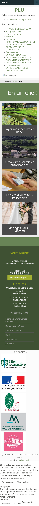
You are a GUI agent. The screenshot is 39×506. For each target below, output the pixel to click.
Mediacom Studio (24, 460)
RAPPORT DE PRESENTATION (19, 29)
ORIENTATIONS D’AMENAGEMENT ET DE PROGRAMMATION (17, 68)
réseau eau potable (15, 34)
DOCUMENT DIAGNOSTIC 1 (18, 57)
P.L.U (7, 334)
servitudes (10, 36)
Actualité (9, 343)
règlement (10, 39)
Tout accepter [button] (8, 482)
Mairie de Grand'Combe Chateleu (16, 320)
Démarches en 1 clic (14, 326)
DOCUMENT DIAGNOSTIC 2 (18, 60)
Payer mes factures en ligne (20, 130)
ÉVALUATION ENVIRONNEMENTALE (16, 53)
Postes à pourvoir (13, 330)
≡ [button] (37, 2)
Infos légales (11, 339)
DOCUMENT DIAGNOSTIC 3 (18, 62)
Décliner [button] (17, 503)
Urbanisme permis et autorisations (19, 163)
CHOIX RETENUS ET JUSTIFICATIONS (15, 48)
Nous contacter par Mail (20, 277)
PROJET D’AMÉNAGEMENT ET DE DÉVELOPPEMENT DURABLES (20, 43)
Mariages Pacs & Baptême (19, 229)
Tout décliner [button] (23, 482)
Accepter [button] (6, 503)
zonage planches (13, 31)
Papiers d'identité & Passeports (19, 196)
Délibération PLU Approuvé (18, 19)
